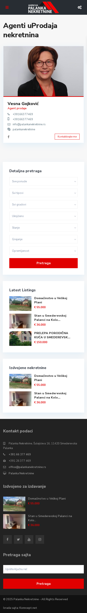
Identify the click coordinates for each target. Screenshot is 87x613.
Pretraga (44, 263)
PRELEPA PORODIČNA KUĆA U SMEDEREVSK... (52, 335)
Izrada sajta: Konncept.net (20, 608)
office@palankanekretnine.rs (27, 467)
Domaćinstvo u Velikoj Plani (47, 499)
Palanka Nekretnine (21, 473)
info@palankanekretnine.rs (29, 124)
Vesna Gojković (23, 104)
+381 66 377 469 (20, 454)
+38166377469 (23, 114)
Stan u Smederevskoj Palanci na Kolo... (50, 318)
